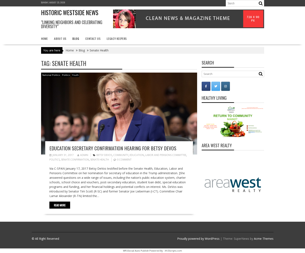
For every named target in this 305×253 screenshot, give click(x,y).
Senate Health (99, 159)
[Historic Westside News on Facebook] (206, 86)
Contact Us (92, 38)
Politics (66, 75)
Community (120, 155)
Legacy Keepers (117, 38)
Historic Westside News (69, 12)
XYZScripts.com (173, 250)
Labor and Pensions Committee (165, 155)
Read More (60, 205)
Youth (75, 75)
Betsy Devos (104, 155)
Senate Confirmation (75, 159)
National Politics (51, 75)
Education (137, 155)
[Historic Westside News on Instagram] (225, 86)
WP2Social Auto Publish (136, 250)
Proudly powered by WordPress (198, 239)
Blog (75, 38)
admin (84, 155)
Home (44, 38)
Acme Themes (263, 239)
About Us (60, 38)
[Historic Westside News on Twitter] (215, 86)
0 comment (124, 159)
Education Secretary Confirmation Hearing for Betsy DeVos (112, 148)
